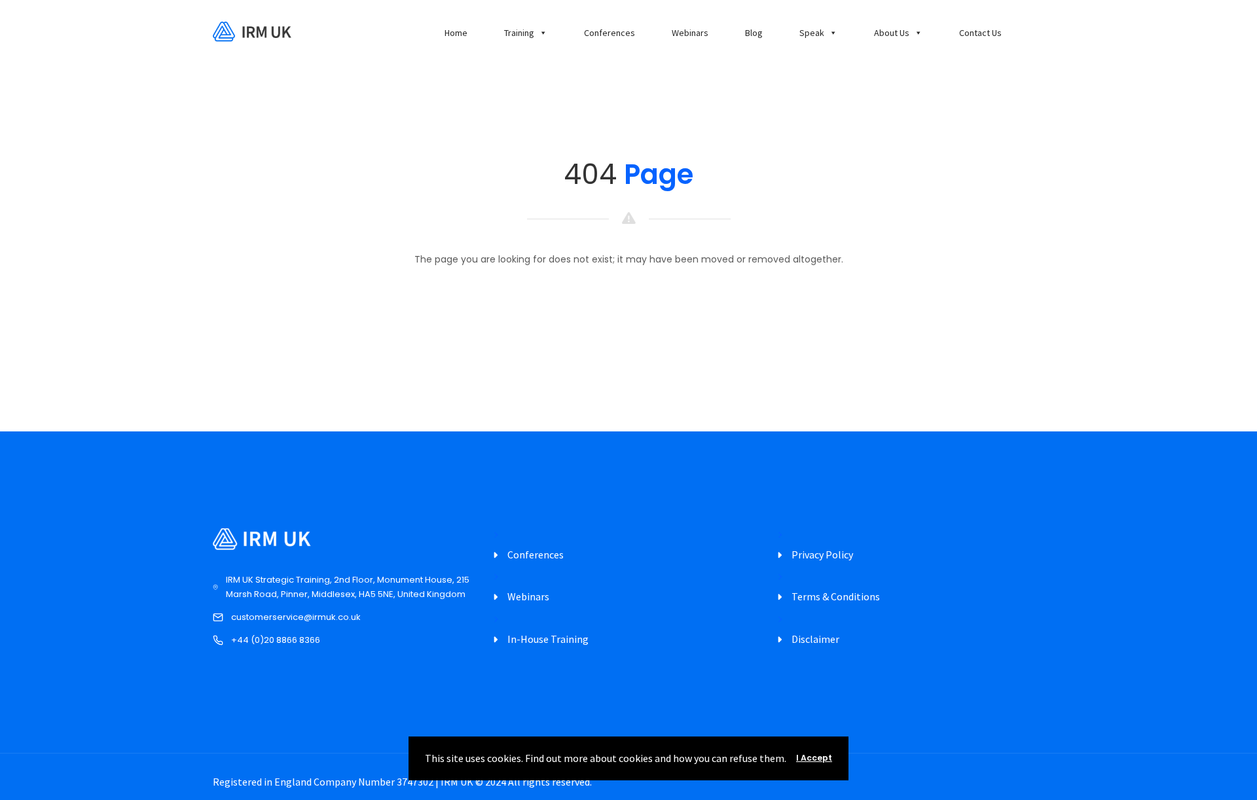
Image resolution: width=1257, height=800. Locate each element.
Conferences (609, 33)
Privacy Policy (822, 554)
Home (456, 33)
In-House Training (548, 638)
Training (519, 33)
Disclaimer (815, 638)
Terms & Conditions (836, 596)
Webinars (690, 33)
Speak (811, 33)
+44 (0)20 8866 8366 (275, 640)
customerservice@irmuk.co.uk (296, 617)
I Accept (814, 757)
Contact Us (980, 33)
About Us (891, 33)
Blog (754, 33)
